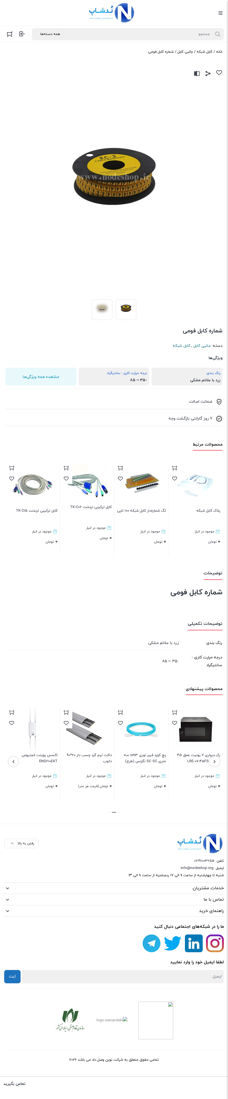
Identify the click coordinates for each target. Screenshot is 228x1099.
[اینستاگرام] (215, 943)
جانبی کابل (185, 51)
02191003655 (204, 860)
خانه (219, 51)
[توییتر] (173, 943)
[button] (119, 812)
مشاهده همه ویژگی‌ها (41, 377)
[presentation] (214, 761)
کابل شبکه (204, 51)
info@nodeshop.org (197, 868)
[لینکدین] (194, 943)
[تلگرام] (151, 943)
